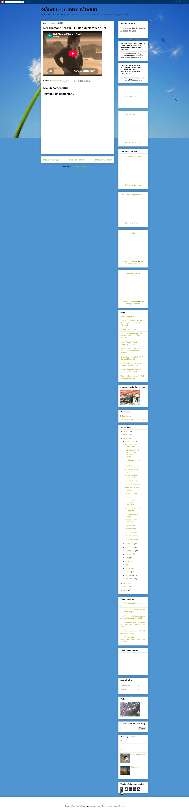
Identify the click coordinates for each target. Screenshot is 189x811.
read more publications (135, 262)
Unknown (127, 416)
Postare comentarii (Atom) (83, 166)
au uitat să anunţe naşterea (132, 509)
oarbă (127, 497)
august (128, 554)
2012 (125, 587)
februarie (129, 575)
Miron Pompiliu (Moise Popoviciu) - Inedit (129, 343)
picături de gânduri (128, 329)
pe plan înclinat (131, 493)
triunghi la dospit (131, 481)
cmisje (106, 806)
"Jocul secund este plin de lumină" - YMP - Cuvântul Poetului (131, 335)
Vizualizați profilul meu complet (133, 419)
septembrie (130, 551)
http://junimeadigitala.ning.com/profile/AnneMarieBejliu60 (132, 617)
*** (121, 741)
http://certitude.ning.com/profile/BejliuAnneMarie (133, 632)
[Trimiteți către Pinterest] (89, 81)
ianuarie (129, 579)
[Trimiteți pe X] (84, 81)
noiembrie (129, 544)
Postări (127, 685)
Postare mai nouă (51, 160)
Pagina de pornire (77, 160)
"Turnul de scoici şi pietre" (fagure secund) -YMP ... (130, 364)
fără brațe (135, 767)
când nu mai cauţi (138, 755)
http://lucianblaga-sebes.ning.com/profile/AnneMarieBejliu (132, 639)
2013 (125, 583)
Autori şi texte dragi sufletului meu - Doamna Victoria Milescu (132, 350)
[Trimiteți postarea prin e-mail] (75, 81)
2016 (125, 431)
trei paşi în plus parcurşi (131, 521)
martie (128, 572)
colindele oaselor (132, 466)
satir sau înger (131, 536)
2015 (125, 435)
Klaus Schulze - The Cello (131, 445)
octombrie (129, 547)
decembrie (130, 441)
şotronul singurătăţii (133, 156)
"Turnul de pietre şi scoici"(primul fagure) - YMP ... (130, 371)
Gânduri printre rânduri (69, 9)
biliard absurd (130, 525)
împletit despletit (131, 539)
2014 (125, 438)
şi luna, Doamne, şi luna (132, 470)
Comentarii (128, 689)
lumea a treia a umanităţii (131, 476)
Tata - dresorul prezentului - (133, 195)
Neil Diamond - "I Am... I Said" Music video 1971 (132, 453)
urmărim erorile (131, 529)
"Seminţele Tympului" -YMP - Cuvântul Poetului (132, 358)
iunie (127, 561)
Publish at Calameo (133, 142)
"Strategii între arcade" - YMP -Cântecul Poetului (133, 377)
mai (127, 565)
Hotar (133, 233)
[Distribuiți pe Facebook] (87, 81)
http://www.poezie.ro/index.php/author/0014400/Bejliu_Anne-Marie (132, 624)
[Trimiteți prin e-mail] (79, 81)
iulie (127, 558)
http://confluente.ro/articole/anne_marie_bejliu (132, 610)
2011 (125, 590)
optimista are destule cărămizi (130, 502)
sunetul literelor (131, 532)
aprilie (128, 568)
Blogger (121, 806)
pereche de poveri (133, 114)
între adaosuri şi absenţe (131, 515)
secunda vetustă (133, 273)
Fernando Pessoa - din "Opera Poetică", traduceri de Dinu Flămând (132, 323)
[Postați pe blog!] (82, 81)
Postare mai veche (103, 160)
